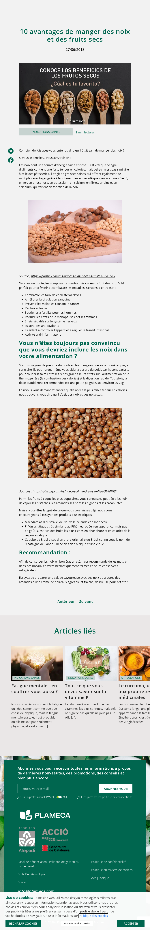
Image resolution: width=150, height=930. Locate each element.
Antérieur (66, 601)
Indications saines (46, 132)
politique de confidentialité (117, 797)
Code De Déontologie (31, 874)
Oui (65, 797)
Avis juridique (100, 878)
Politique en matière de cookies (111, 870)
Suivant (86, 601)
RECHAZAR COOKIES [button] (23, 924)
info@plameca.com (36, 891)
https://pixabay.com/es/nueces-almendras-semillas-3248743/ (73, 276)
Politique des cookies (93, 916)
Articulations (131, 677)
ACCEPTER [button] (131, 924)
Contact (22, 882)
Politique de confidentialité (108, 862)
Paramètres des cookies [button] (77, 923)
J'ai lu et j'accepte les (105, 797)
